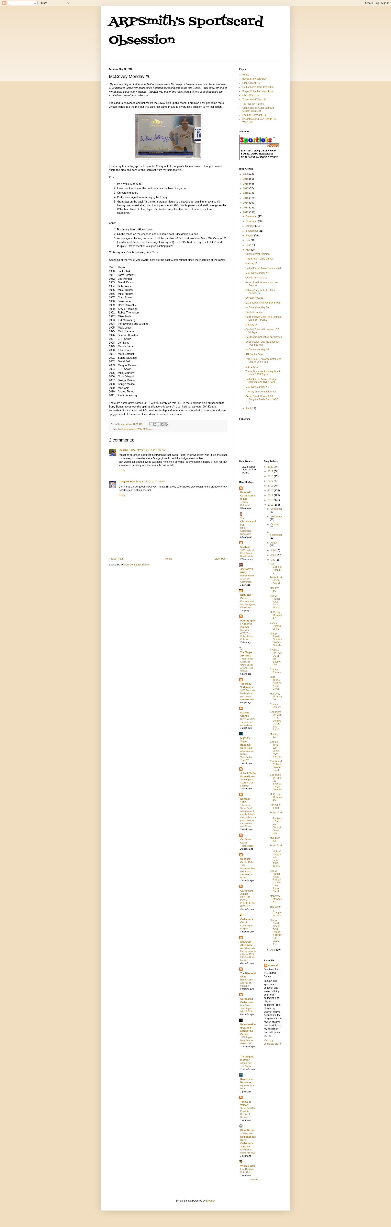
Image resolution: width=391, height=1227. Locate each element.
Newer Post (116, 558)
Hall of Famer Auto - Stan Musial (263, 268)
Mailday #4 (251, 324)
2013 (246, 207)
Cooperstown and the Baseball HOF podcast (262, 343)
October (250, 226)
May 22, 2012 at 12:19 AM (151, 450)
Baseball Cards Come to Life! (247, 495)
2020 (246, 174)
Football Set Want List (254, 115)
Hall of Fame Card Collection (258, 87)
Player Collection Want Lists (257, 91)
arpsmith (273, 965)
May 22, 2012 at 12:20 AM (150, 481)
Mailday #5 (251, 263)
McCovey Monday (127, 429)
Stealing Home (127, 450)
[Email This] (151, 424)
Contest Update (254, 312)
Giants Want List (251, 83)
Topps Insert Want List (254, 99)
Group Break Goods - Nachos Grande (276, 639)
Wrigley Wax (247, 1166)
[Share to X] (159, 424)
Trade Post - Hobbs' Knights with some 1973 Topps (263, 373)
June (249, 245)
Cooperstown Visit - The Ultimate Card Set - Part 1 (263, 318)
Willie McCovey (145, 429)
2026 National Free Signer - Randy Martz (247, 553)
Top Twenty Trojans (253, 103)
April (249, 408)
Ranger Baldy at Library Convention (247, 578)
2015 (246, 198)
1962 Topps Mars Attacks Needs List (246, 1040)
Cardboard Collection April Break (263, 337)
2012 (246, 212)
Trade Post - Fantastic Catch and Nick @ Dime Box (263, 360)
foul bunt (245, 547)
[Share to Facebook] (162, 424)
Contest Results (254, 297)
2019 (246, 178)
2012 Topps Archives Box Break (262, 302)
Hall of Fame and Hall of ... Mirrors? (246, 982)
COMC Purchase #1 (256, 277)
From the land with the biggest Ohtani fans (248, 604)
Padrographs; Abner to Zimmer (247, 624)
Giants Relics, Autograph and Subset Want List (258, 109)
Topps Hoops (247, 846)
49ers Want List (250, 95)
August (250, 235)
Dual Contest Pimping (257, 254)
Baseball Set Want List (254, 78)
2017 (246, 188)
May (248, 249)
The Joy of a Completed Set (260, 391)
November (252, 221)
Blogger (210, 1200)
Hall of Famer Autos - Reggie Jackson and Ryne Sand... (261, 380)
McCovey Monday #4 (257, 387)
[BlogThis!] (155, 424)
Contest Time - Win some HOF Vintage (275, 749)
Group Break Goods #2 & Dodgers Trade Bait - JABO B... (261, 399)
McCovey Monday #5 (257, 349)
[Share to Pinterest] (166, 424)
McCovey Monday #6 (257, 307)
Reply (122, 470)
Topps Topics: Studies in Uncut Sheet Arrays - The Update (247, 664)
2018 (246, 183)
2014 (246, 202)
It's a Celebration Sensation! (246, 531)
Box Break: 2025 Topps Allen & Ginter (247, 1008)
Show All (254, 1179)
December (252, 216)
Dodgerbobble (127, 481)
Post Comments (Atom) (136, 564)
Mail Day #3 (252, 366)
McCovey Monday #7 (257, 273)
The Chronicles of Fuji (248, 521)
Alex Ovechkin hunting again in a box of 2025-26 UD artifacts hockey (248, 954)
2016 (246, 193)
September (252, 230)
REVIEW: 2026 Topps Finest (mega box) (247, 722)
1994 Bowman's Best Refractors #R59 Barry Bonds (248, 871)
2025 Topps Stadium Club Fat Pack (246, 782)
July (248, 240)
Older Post (220, 558)
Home (168, 558)
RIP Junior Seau (254, 354)
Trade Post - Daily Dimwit (259, 258)
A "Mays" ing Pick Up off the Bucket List (276, 657)
